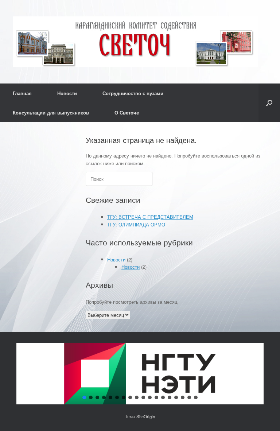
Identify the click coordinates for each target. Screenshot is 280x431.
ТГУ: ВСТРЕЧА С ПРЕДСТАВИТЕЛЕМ (150, 216)
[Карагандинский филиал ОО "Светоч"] (135, 41)
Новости (67, 93)
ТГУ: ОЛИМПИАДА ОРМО (136, 224)
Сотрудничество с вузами (132, 93)
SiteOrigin (145, 416)
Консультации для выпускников (51, 112)
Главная (22, 93)
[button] (269, 103)
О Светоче (126, 112)
